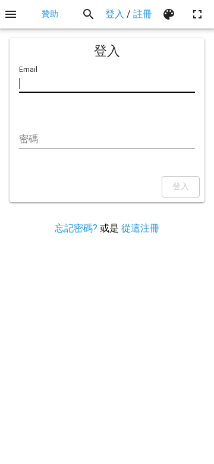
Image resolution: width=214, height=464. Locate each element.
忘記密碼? (76, 228)
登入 (114, 14)
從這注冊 (140, 228)
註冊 (142, 14)
